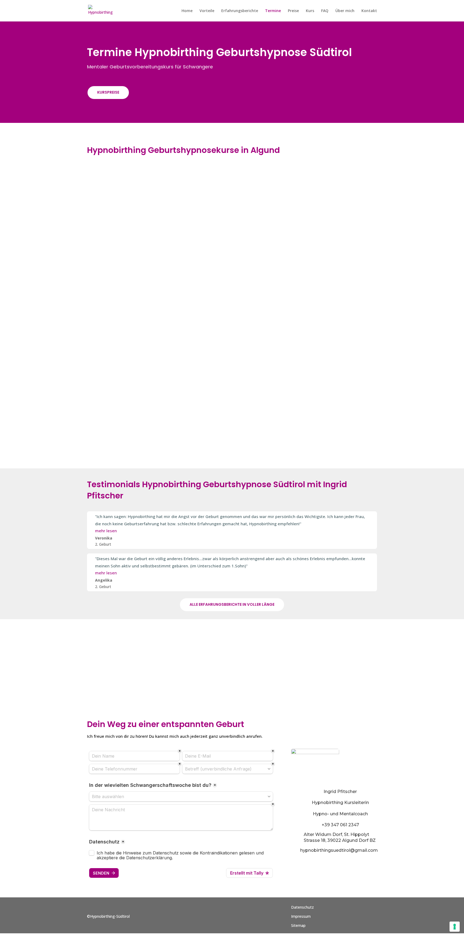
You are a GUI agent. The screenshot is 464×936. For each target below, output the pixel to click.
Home (187, 11)
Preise (293, 11)
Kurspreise (108, 92)
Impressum (301, 916)
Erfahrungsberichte (239, 11)
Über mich (344, 11)
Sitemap (298, 925)
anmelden (330, 317)
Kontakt (369, 11)
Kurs (310, 11)
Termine (273, 11)
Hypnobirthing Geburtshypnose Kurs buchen (232, 671)
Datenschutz (302, 907)
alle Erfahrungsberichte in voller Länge (232, 604)
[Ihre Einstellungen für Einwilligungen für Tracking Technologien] (455, 927)
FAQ (324, 11)
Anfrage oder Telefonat (130, 668)
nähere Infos (333, 201)
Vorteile (207, 11)
